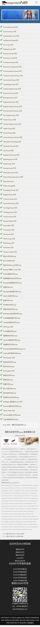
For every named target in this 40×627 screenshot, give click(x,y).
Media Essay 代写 (9, 164)
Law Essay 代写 (8, 150)
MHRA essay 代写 (9, 239)
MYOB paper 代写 (9, 358)
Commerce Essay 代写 (10, 62)
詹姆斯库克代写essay (10, 335)
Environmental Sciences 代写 (12, 111)
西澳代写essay (8, 287)
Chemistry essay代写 (10, 58)
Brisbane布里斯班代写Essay (12, 283)
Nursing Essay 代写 (9, 168)
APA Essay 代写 (8, 234)
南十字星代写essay (9, 388)
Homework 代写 (8, 247)
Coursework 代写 (8, 230)
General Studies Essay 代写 (12, 124)
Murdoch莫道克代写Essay (11, 340)
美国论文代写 (20, 549)
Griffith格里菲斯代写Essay (11, 318)
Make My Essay (8, 181)
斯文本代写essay (8, 366)
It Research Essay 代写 (10, 146)
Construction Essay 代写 (11, 80)
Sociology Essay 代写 (10, 208)
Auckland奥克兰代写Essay (11, 415)
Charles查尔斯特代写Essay (12, 353)
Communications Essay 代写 (12, 71)
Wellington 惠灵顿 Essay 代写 (12, 402)
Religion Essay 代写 (9, 194)
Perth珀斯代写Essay (10, 331)
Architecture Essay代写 (10, 40)
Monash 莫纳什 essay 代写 (12, 269)
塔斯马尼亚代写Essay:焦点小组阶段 (15, 534)
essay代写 (20, 558)
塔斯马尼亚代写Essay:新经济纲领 (14, 536)
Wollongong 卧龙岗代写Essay (12, 313)
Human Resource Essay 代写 (12, 137)
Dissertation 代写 (8, 225)
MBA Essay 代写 (8, 243)
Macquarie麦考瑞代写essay (12, 291)
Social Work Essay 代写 (11, 203)
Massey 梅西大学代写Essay (12, 406)
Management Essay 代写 (11, 155)
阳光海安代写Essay (9, 393)
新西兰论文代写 (20, 561)
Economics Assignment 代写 (12, 67)
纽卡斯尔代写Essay (9, 305)
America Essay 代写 (9, 31)
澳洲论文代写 (20, 555)
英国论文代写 (20, 552)
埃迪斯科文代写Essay (10, 344)
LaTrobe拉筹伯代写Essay (11, 322)
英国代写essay (8, 380)
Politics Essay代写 (9, 186)
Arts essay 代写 (8, 45)
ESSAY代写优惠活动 (20, 569)
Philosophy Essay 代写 (10, 172)
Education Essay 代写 (10, 97)
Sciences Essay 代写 (10, 199)
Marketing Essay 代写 (10, 159)
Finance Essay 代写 (9, 120)
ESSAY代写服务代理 (20, 580)
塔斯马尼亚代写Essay (10, 309)
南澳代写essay (8, 300)
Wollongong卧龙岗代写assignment (14, 349)
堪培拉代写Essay (9, 375)
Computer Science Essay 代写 (13, 75)
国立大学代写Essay (9, 256)
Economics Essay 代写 (10, 93)
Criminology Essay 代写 (11, 84)
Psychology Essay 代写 (10, 190)
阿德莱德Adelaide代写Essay (12, 278)
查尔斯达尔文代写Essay (11, 397)
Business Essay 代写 (10, 53)
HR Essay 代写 (8, 327)
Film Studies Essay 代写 (11, 115)
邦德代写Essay (8, 384)
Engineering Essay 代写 (10, 102)
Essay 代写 (6, 425)
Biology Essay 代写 (9, 49)
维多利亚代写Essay (9, 362)
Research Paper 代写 (10, 252)
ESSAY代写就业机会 (20, 578)
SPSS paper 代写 (8, 371)
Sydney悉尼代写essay (10, 274)
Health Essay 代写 (9, 128)
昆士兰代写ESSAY (9, 261)
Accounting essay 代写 (10, 27)
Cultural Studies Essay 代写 (12, 89)
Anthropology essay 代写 (11, 36)
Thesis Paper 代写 (9, 410)
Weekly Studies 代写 (9, 221)
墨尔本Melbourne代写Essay (12, 265)
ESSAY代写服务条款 (20, 572)
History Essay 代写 (9, 133)
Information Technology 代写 (12, 142)
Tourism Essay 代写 (9, 216)
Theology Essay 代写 (10, 212)
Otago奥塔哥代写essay (10, 419)
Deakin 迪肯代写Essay (10, 296)
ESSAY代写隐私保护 (20, 575)
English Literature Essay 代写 (12, 106)
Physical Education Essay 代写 (13, 177)
